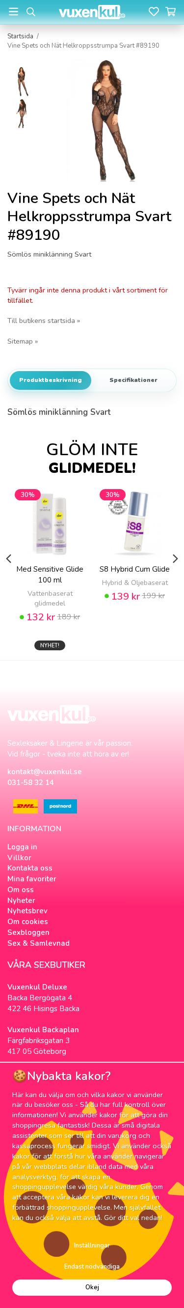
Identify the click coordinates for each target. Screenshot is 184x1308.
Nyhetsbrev (27, 911)
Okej (92, 1287)
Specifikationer (133, 380)
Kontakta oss (30, 868)
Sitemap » (22, 341)
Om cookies (27, 922)
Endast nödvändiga (92, 1266)
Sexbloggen (28, 932)
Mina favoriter (31, 879)
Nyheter (21, 900)
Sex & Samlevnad (38, 943)
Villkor (19, 858)
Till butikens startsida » (43, 320)
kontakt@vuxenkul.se (44, 772)
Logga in (22, 847)
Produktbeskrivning (50, 380)
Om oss (20, 890)
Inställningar (92, 1245)
